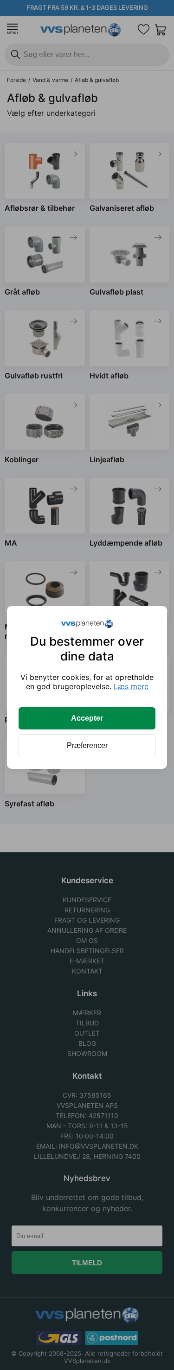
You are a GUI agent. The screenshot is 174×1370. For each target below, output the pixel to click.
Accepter (87, 718)
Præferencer (87, 745)
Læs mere (131, 686)
